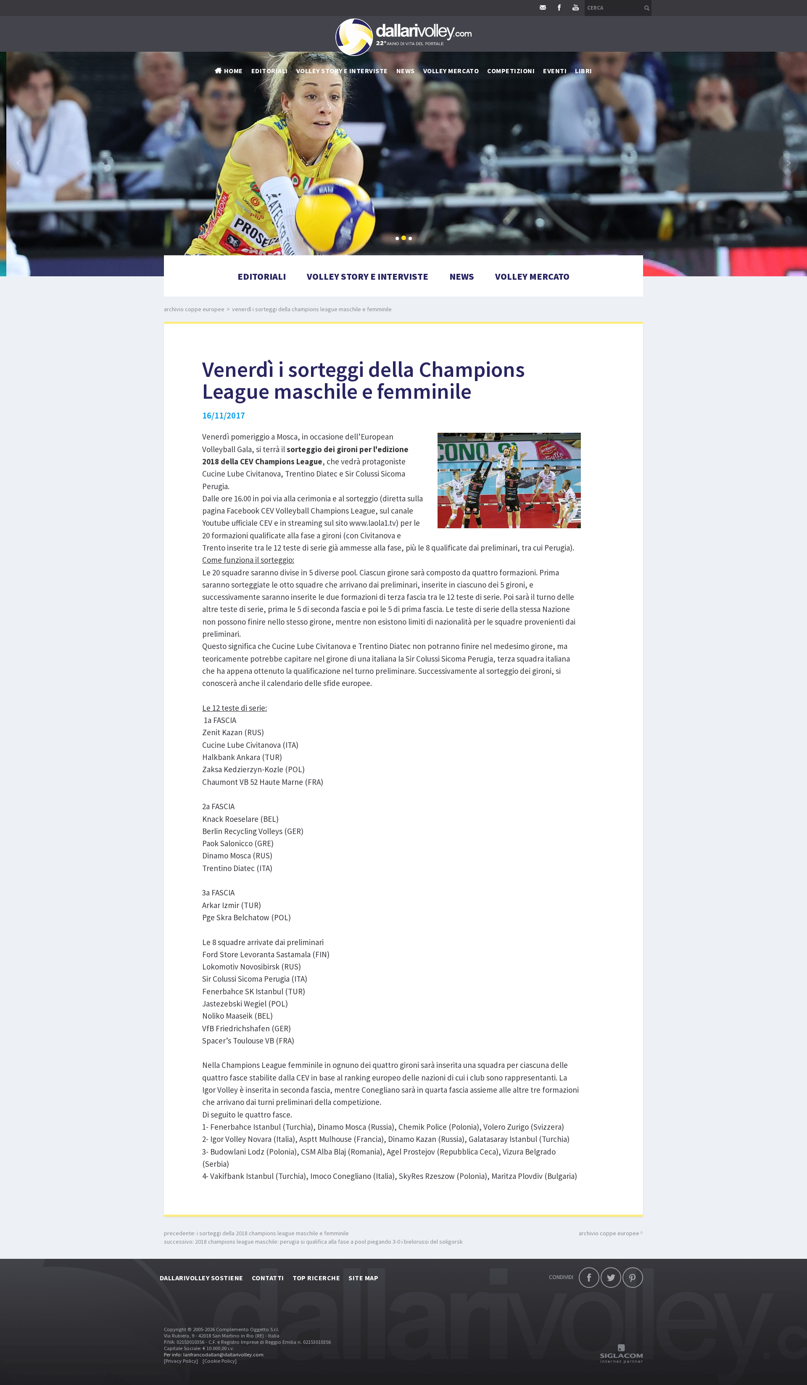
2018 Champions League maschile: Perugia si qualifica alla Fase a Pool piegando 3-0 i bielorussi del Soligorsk (329, 1241)
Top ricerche (316, 1278)
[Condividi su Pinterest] (632, 1277)
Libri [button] (583, 70)
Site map (363, 1278)
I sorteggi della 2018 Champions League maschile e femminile (273, 1233)
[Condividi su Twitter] (611, 1277)
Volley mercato (451, 70)
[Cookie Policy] (220, 1361)
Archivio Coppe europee (194, 309)
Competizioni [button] (511, 70)
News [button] (405, 70)
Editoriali (269, 70)
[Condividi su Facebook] (589, 1277)
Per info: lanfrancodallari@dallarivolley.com (214, 1354)
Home (233, 70)
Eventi (555, 70)
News (461, 276)
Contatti (268, 1278)
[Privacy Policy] (181, 1361)
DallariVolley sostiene (201, 1278)
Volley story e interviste (342, 70)
